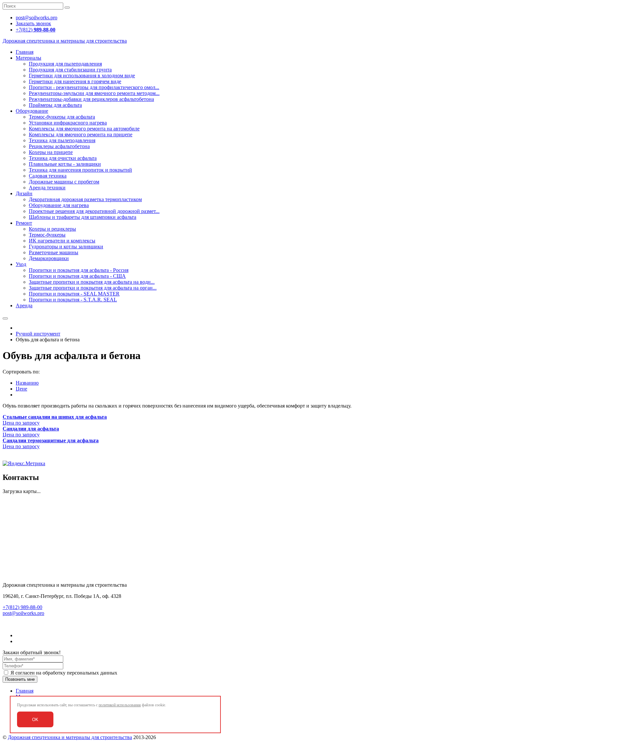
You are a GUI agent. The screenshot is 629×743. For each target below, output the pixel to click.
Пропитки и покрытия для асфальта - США (77, 276)
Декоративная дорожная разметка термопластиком (85, 199)
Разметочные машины (53, 252)
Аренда (24, 305)
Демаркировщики (49, 258)
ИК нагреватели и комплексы (62, 240)
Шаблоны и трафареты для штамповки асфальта (82, 217)
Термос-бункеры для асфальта (62, 117)
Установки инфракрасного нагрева (68, 122)
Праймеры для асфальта (55, 105)
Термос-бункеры (47, 235)
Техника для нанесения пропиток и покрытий (80, 170)
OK (35, 719)
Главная (24, 52)
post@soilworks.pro (23, 613)
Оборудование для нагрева (59, 205)
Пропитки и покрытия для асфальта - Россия (78, 270)
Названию (27, 383)
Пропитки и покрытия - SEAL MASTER (74, 293)
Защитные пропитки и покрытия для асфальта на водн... (92, 282)
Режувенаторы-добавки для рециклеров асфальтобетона (91, 99)
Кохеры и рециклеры (52, 229)
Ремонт (24, 223)
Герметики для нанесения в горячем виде (75, 81)
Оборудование (32, 111)
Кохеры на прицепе (51, 152)
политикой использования (120, 705)
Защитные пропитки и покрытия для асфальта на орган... (93, 288)
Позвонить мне (20, 679)
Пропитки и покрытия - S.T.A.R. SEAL (73, 299)
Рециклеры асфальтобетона (59, 146)
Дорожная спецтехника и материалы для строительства (70, 737)
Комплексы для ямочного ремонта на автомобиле (84, 128)
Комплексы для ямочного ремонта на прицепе (80, 134)
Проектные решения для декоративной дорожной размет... (94, 211)
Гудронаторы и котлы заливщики (66, 246)
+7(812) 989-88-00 (22, 607)
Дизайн (24, 193)
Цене (21, 388)
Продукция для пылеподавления (65, 64)
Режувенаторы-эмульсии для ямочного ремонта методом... (94, 93)
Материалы (28, 58)
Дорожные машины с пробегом (64, 181)
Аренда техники (47, 187)
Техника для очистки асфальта (63, 158)
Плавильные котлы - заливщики (65, 164)
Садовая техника (48, 176)
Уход (21, 264)
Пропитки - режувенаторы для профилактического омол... (94, 87)
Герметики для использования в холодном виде (82, 75)
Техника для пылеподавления (62, 140)
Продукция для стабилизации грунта (70, 69)
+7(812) (35, 29)
